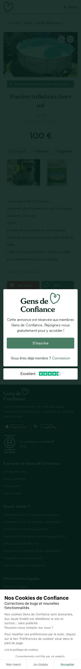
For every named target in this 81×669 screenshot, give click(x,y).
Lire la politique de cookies (21, 649)
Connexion (61, 358)
